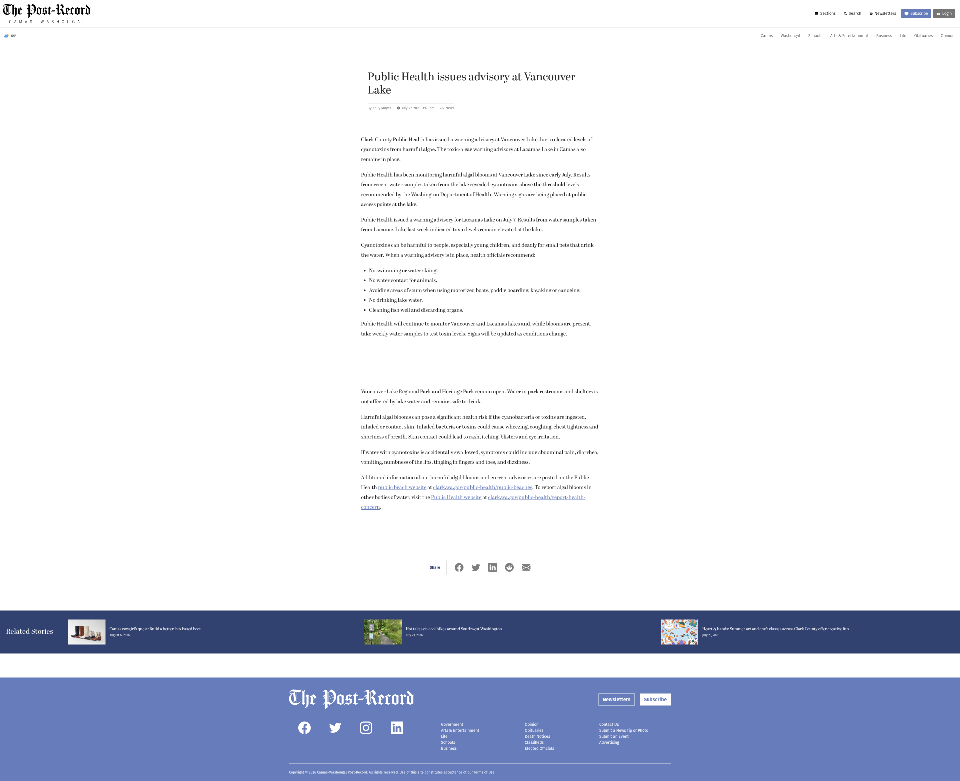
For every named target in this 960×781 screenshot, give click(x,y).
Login (947, 13)
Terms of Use (484, 772)
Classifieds (534, 742)
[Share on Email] (526, 567)
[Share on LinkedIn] (492, 567)
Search (855, 13)
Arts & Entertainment (849, 36)
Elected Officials (539, 748)
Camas (767, 36)
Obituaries (923, 36)
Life (903, 36)
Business (884, 36)
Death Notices (537, 736)
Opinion (947, 36)
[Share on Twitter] (476, 567)
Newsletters (885, 13)
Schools (815, 36)
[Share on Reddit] (509, 567)
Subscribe (919, 13)
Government (452, 724)
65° (14, 36)
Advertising (609, 742)
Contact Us (609, 724)
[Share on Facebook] (459, 567)
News (450, 108)
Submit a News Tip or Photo (623, 730)
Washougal (790, 36)
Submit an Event (614, 736)
